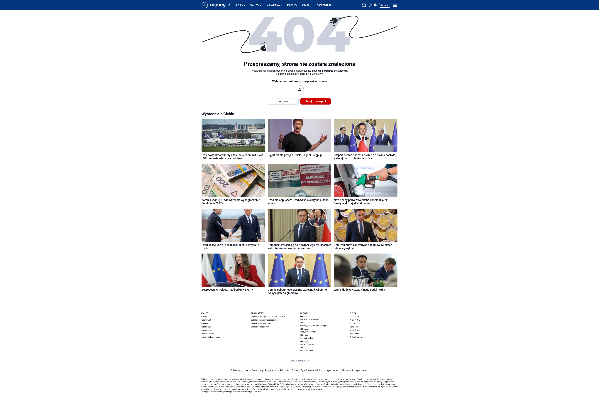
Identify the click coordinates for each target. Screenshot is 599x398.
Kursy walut (206, 320)
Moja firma (273, 5)
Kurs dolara (206, 330)
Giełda (239, 5)
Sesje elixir (354, 327)
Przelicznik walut (208, 334)
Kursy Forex (355, 330)
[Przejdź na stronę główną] (205, 7)
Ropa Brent (354, 334)
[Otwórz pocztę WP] (363, 5)
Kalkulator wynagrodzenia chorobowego (268, 316)
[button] (373, 5)
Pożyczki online (306, 338)
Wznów (283, 101)
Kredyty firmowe (307, 344)
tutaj (259, 392)
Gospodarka (324, 5)
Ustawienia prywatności (354, 370)
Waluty (254, 5)
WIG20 (352, 323)
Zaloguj (384, 5)
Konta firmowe (306, 350)
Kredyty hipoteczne (308, 332)
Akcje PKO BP (355, 320)
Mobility (292, 5)
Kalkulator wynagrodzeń (261, 323)
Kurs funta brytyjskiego (210, 337)
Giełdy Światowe (356, 337)
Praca (305, 5)
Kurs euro (205, 323)
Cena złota (354, 316)
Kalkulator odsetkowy (260, 327)
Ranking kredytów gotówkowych (313, 326)
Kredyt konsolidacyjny (309, 319)
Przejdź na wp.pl (315, 101)
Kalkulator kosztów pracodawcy (264, 320)
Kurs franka (206, 327)
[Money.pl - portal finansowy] (222, 5)
